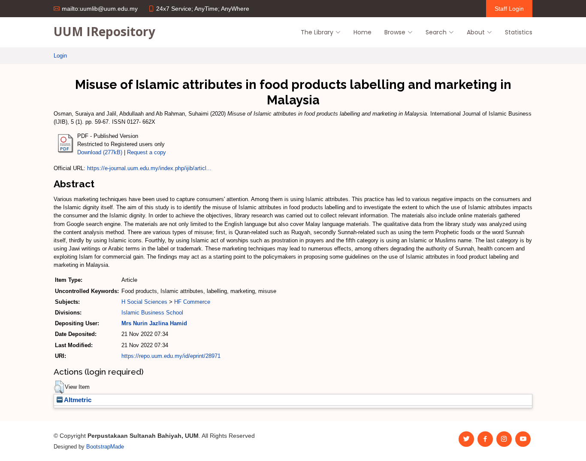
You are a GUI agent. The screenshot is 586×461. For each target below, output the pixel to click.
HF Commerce (192, 302)
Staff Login (509, 8)
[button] (59, 387)
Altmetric (77, 400)
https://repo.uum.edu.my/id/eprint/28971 (171, 356)
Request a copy (146, 152)
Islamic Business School (152, 312)
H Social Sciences (144, 302)
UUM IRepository (104, 31)
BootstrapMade (105, 446)
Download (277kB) (99, 152)
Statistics (518, 32)
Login (60, 55)
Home (362, 32)
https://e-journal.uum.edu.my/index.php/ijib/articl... (149, 168)
